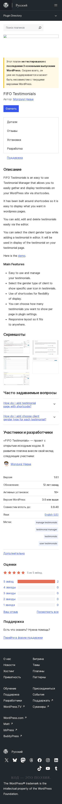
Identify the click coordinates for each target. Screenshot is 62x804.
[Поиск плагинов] (40, 27)
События (38, 694)
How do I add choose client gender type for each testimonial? (24, 418)
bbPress (10, 730)
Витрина (38, 659)
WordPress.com (15, 718)
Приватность (12, 677)
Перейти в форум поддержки (23, 637)
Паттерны (39, 677)
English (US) (52, 514)
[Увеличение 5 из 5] (54, 362)
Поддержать (43, 700)
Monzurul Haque (23, 99)
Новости (9, 665)
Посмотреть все (48, 611)
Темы (36, 665)
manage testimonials (46, 522)
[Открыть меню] (56, 5)
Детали (12, 122)
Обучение (9, 688)
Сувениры (41, 706)
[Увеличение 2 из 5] (25, 361)
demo (21, 255)
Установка (14, 140)
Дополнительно (14, 553)
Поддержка (15, 157)
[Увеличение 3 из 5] (25, 376)
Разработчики (12, 700)
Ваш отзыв (10, 611)
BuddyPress (12, 736)
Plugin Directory (12, 15)
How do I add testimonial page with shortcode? (19, 404)
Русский (17, 751)
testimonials (51, 536)
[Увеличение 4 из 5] (54, 344)
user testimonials (48, 543)
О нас (7, 659)
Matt (8, 724)
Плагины (38, 671)
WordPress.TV (14, 706)
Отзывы (12, 131)
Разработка (15, 148)
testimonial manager (46, 529)
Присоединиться (44, 688)
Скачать (11, 108)
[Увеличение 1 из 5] (25, 344)
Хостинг (8, 671)
